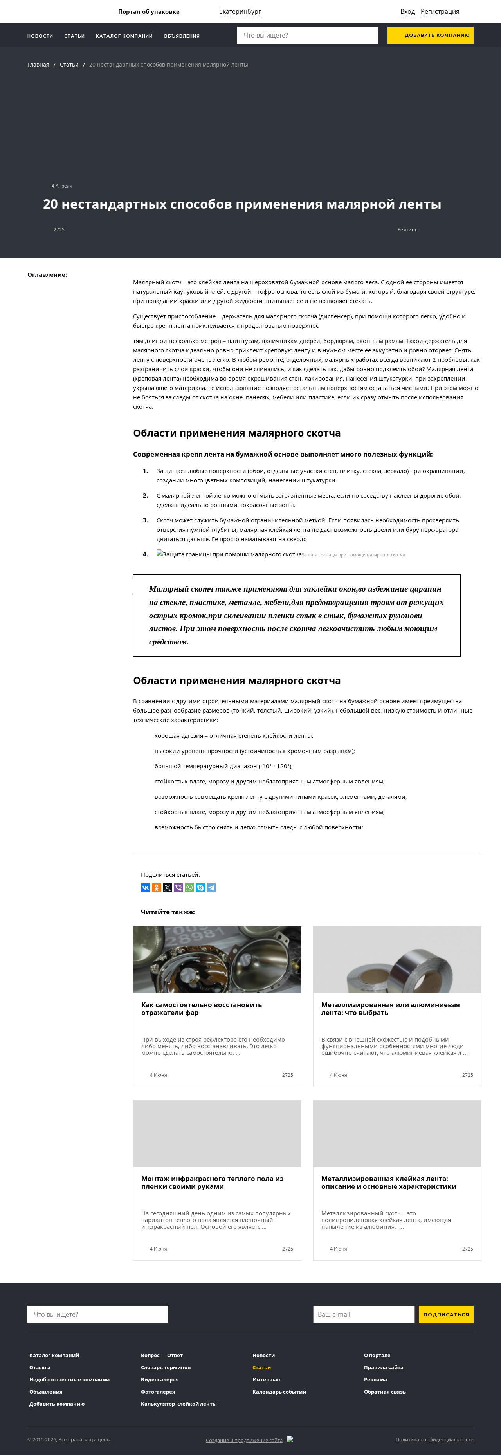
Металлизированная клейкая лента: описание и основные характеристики (388, 1182)
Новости (40, 36)
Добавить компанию (436, 35)
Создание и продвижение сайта (244, 1440)
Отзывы (39, 1367)
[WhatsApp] (189, 887)
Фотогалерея (158, 1391)
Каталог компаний (124, 36)
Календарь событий (279, 1391)
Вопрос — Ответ (162, 1355)
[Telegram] (211, 887)
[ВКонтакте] (145, 887)
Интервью (266, 1379)
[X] (167, 887)
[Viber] (178, 887)
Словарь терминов (166, 1367)
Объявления (182, 36)
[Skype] (200, 887)
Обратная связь (385, 1391)
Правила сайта (384, 1367)
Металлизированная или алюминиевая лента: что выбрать (390, 1008)
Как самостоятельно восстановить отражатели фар (201, 1008)
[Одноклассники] (156, 887)
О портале (377, 1355)
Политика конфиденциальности (435, 1439)
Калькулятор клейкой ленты (179, 1403)
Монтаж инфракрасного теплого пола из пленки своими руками (212, 1182)
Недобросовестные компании (69, 1379)
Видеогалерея (160, 1379)
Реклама (375, 1379)
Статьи (74, 36)
